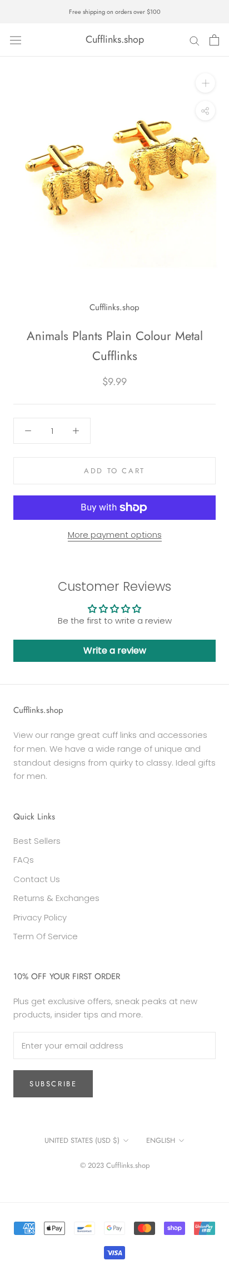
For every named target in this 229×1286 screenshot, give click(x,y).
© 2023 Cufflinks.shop (115, 1165)
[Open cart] (214, 39)
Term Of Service (45, 936)
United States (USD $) (82, 1140)
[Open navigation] (15, 40)
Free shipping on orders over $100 (115, 11)
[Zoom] (205, 83)
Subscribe (53, 1084)
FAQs (23, 859)
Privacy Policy (40, 917)
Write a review (114, 650)
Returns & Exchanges (56, 898)
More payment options (115, 534)
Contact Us (36, 879)
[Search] (195, 39)
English (160, 1140)
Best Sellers (37, 841)
